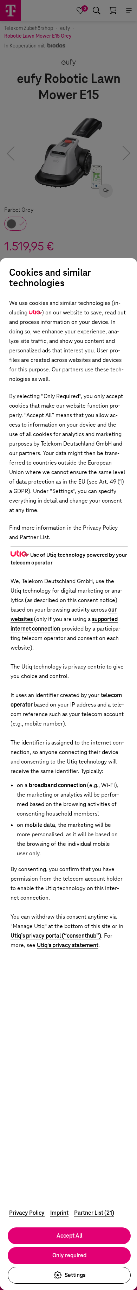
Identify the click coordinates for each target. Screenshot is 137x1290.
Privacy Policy (27, 1212)
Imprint (59, 1212)
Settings (75, 1275)
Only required (69, 1255)
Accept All (69, 1235)
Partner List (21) (94, 1212)
